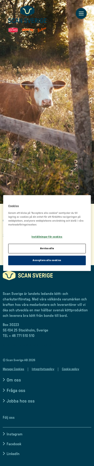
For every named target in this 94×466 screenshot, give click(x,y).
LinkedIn (13, 454)
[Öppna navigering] (81, 14)
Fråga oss (16, 390)
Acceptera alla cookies (47, 260)
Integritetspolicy (43, 369)
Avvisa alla (47, 248)
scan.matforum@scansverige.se (28, 345)
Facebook (14, 444)
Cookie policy (70, 369)
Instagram (14, 434)
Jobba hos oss (21, 401)
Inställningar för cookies (46, 237)
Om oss (14, 380)
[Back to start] (27, 19)
